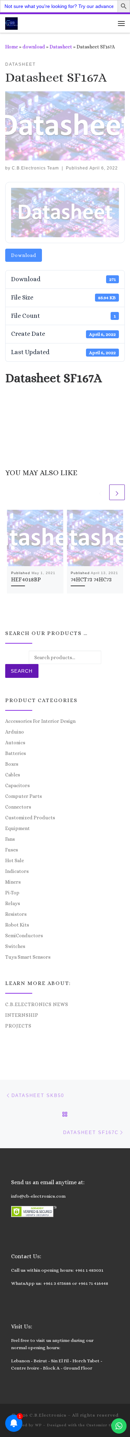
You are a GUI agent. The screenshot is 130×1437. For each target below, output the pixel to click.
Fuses (11, 850)
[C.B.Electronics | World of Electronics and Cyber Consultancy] (11, 22)
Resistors (16, 914)
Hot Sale (14, 860)
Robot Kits (17, 925)
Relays (12, 903)
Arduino (14, 732)
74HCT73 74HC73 (91, 579)
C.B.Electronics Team (35, 168)
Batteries (15, 753)
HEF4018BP (26, 579)
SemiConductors (24, 935)
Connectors (18, 807)
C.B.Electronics (48, 1415)
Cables (12, 774)
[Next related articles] (117, 492)
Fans (10, 839)
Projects (18, 1026)
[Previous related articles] (100, 492)
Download (23, 255)
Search (22, 671)
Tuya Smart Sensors (28, 957)
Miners (13, 882)
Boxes (11, 764)
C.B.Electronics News (36, 1004)
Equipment (17, 828)
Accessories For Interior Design (40, 721)
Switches (15, 946)
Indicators (17, 871)
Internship (21, 1015)
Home (11, 46)
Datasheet (61, 46)
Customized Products (30, 817)
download (34, 46)
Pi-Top (12, 892)
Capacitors (17, 785)
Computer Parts (23, 796)
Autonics (15, 742)
